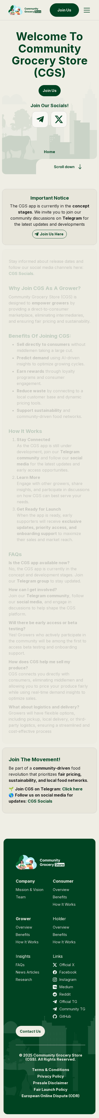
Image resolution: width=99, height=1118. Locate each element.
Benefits (60, 897)
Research (24, 979)
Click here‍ (71, 788)
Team (21, 897)
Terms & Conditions (50, 1069)
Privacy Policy (50, 1076)
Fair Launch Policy (51, 1089)
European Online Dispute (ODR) (50, 1096)
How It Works (64, 904)
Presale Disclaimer (50, 1083)
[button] (86, 10)
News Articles (27, 972)
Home (49, 152)
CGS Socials (21, 273)
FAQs (20, 965)
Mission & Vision (29, 889)
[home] (25, 10)
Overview (61, 889)
